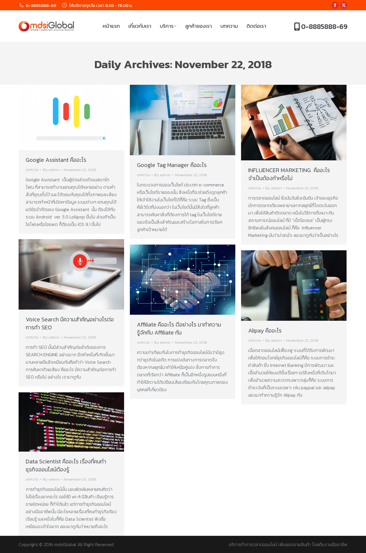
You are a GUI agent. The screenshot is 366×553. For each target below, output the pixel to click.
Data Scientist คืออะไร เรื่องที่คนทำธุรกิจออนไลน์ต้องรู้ (66, 465)
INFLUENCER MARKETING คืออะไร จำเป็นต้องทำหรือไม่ (289, 174)
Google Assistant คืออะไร (56, 160)
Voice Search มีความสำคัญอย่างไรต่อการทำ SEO (70, 323)
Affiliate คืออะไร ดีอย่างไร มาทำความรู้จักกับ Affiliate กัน (179, 328)
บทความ (32, 169)
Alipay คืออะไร (265, 330)
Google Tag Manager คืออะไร (172, 165)
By (51, 169)
